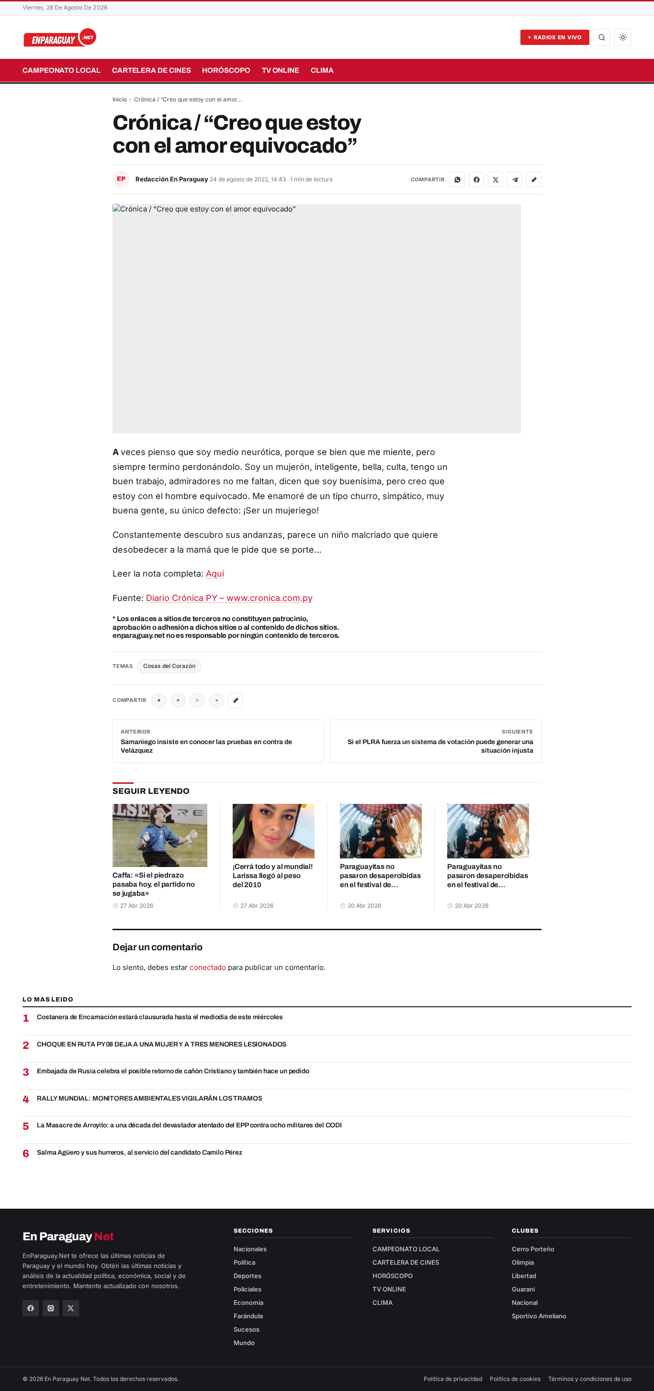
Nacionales (250, 1249)
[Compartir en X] (495, 179)
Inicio (120, 99)
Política (244, 1262)
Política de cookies (515, 1378)
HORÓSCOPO (226, 70)
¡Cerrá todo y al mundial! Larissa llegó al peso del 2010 (273, 876)
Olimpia (523, 1262)
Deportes (247, 1276)
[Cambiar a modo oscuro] (622, 37)
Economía (248, 1302)
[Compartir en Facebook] (476, 179)
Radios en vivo (558, 37)
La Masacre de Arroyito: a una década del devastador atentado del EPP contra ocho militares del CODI (189, 1125)
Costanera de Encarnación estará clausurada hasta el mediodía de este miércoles (160, 1017)
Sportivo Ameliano (539, 1316)
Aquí (215, 573)
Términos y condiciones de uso (589, 1378)
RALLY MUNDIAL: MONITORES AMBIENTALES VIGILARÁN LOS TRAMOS (149, 1098)
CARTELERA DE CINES (151, 70)
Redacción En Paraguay (172, 179)
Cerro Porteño (533, 1249)
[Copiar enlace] (533, 179)
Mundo (244, 1342)
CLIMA (322, 70)
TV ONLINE (280, 70)
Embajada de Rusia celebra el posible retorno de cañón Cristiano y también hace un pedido (173, 1071)
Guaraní (523, 1289)
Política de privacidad (453, 1378)
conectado (208, 967)
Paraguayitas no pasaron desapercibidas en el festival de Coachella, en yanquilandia (380, 885)
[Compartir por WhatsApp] (457, 179)
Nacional (525, 1302)
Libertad (524, 1276)
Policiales (247, 1289)
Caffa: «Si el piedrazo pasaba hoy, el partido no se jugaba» (154, 884)
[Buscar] (601, 37)
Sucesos (246, 1329)
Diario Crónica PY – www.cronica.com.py (229, 598)
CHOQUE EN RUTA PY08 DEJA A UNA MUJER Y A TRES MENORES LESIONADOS (161, 1044)
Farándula (248, 1316)
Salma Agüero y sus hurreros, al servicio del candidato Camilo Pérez (139, 1152)
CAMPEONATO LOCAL (62, 70)
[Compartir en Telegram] (514, 179)
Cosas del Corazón (169, 665)
